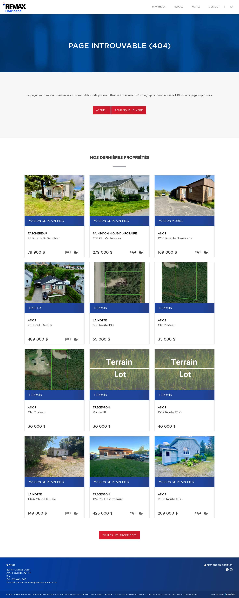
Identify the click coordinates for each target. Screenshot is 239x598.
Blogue (178, 7)
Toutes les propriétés (119, 535)
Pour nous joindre (129, 110)
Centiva (230, 594)
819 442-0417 (19, 579)
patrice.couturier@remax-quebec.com (36, 583)
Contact (214, 7)
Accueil (101, 110)
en (231, 7)
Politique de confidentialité (129, 594)
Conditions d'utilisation (158, 594)
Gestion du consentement (185, 594)
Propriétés (159, 7)
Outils (196, 7)
